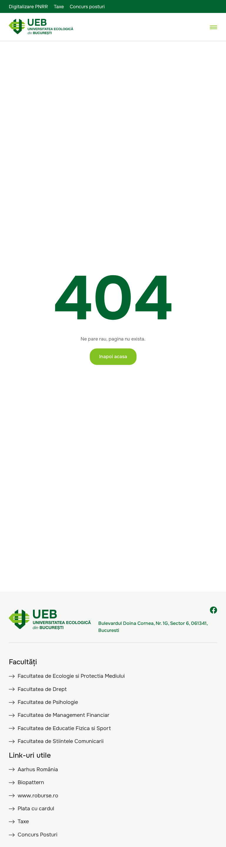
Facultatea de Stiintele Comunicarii (61, 741)
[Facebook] (213, 610)
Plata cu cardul (36, 808)
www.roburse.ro (38, 795)
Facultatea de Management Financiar (63, 715)
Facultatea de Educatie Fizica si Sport (64, 728)
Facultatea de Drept (42, 689)
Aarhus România (38, 769)
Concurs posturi (87, 7)
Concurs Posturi (37, 834)
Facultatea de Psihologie (48, 702)
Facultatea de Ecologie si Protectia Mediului (71, 676)
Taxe (59, 7)
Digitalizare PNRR (28, 7)
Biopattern (31, 782)
